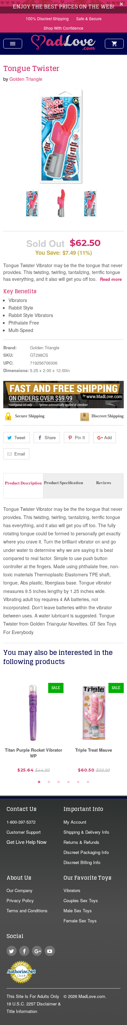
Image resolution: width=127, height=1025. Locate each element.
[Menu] (12, 44)
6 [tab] (88, 782)
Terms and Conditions (27, 910)
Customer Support (24, 832)
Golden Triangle (25, 79)
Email (19, 454)
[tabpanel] (33, 730)
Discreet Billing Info (82, 862)
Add (108, 437)
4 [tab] (68, 782)
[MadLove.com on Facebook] (24, 951)
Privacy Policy (20, 900)
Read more (111, 279)
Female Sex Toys (80, 920)
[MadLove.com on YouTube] (50, 951)
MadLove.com (91, 996)
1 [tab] (39, 782)
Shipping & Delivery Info (86, 832)
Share (50, 437)
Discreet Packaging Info (86, 852)
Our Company (20, 890)
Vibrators (72, 890)
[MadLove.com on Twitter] (12, 951)
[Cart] (114, 44)
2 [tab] (49, 782)
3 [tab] (58, 782)
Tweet (19, 437)
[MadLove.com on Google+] (37, 951)
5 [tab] (78, 782)
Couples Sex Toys (81, 900)
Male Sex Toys (78, 910)
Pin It (80, 437)
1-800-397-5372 (21, 822)
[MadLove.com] (63, 48)
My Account (75, 822)
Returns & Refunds (81, 842)
